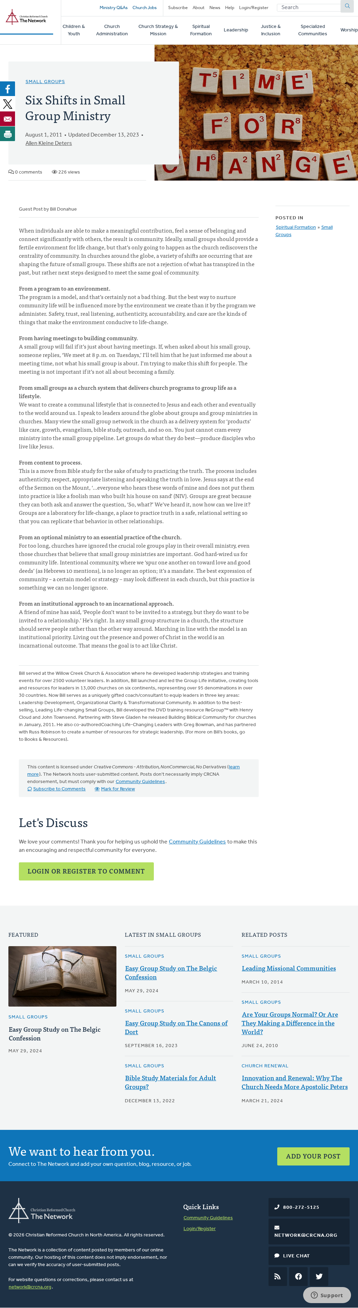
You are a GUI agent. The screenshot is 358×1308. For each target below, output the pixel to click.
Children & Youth (74, 30)
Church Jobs (145, 8)
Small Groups (45, 82)
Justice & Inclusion (271, 30)
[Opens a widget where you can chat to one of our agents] (327, 1296)
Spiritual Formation (201, 30)
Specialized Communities (312, 30)
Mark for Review (118, 789)
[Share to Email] (7, 118)
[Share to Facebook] (7, 88)
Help (229, 8)
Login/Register (253, 8)
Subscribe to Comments (59, 789)
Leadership (236, 30)
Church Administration (112, 30)
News (214, 8)
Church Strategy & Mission (158, 30)
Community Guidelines (140, 781)
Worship (349, 30)
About (199, 8)
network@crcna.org (30, 1287)
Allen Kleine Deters (49, 143)
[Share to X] (7, 103)
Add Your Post (313, 1156)
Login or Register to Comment (86, 871)
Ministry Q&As (114, 8)
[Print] (7, 133)
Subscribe (178, 8)
